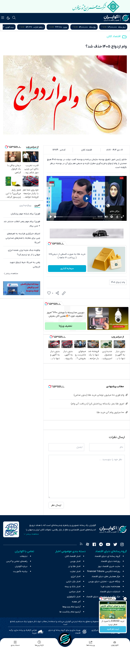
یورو (95, 27)
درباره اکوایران (21, 566)
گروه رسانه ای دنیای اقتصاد (107, 556)
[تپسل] (49, 243)
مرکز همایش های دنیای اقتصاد (106, 576)
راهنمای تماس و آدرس (16, 561)
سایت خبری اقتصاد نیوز (109, 566)
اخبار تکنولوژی (74, 596)
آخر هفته (76, 601)
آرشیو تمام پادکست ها (70, 611)
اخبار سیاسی (75, 591)
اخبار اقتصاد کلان (73, 556)
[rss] (81, 545)
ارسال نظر (56, 505)
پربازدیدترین (25, 205)
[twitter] (115, 545)
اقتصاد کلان (113, 36)
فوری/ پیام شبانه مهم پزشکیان (25, 213)
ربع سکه (122, 27)
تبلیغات (23, 556)
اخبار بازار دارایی (73, 581)
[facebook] (94, 545)
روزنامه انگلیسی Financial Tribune (103, 571)
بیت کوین (39, 27)
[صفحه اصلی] (65, 639)
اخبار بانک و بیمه (73, 586)
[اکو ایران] (116, 18)
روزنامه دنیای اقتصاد (110, 561)
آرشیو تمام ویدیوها (71, 606)
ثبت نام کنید (113, 629)
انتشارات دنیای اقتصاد (110, 591)
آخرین (37, 205)
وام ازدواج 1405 (118, 282)
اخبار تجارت (75, 571)
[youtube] (108, 545)
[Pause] (90, 327)
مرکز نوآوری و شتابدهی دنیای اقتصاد (103, 596)
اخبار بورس (75, 561)
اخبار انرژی (76, 576)
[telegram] (101, 545)
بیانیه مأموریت (20, 571)
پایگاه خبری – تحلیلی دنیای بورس (104, 581)
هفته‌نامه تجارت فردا (110, 586)
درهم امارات (68, 27)
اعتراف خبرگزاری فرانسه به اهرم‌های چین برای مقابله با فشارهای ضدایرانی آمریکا (23, 238)
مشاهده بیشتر (12, 273)
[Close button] (125, 598)
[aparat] (87, 545)
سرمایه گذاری (67, 268)
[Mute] (95, 327)
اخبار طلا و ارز (74, 566)
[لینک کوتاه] (64, 293)
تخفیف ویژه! (65, 326)
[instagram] (122, 545)
